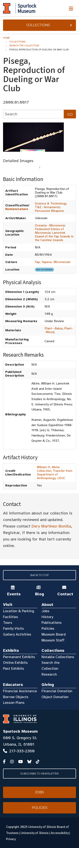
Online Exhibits (15, 662)
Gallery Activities (17, 634)
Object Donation (55, 697)
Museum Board (54, 634)
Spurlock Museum (20, 731)
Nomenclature (16, 209)
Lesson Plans (14, 702)
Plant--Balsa (54, 328)
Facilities (10, 617)
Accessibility (59, 833)
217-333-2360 (22, 751)
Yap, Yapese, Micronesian (52, 262)
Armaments (52, 207)
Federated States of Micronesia (49, 231)
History (47, 617)
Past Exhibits (13, 668)
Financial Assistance (20, 691)
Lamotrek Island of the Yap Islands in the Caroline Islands (54, 236)
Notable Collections (58, 657)
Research (49, 674)
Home (6, 37)
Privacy (11, 839)
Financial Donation (57, 691)
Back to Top (39, 575)
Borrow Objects (15, 697)
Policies (48, 628)
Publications (52, 622)
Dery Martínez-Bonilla (51, 526)
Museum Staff (53, 640)
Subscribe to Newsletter (39, 773)
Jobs (45, 611)
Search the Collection (24, 45)
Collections (38, 25)
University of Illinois (35, 833)
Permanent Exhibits (19, 657)
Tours (7, 622)
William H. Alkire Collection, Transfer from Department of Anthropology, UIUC (54, 472)
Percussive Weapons (49, 211)
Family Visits (13, 628)
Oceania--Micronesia (50, 225)
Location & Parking (18, 611)
